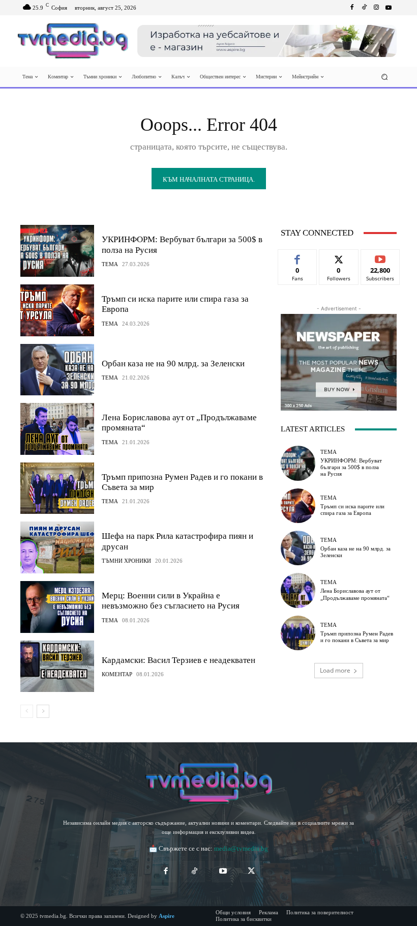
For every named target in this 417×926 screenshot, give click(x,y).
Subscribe (380, 257)
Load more (335, 670)
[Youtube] (388, 8)
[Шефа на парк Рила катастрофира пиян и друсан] (57, 547)
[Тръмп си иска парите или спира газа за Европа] (57, 310)
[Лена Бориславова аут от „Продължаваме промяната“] (57, 429)
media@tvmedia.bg (241, 848)
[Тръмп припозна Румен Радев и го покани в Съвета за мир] (57, 488)
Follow (339, 257)
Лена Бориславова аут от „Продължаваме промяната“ (355, 594)
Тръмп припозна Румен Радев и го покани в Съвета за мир (356, 636)
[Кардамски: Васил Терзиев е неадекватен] (57, 666)
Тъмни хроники (126, 561)
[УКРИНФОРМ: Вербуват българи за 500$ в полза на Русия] (57, 251)
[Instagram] (376, 8)
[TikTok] (194, 871)
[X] (251, 871)
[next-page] (43, 711)
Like (298, 257)
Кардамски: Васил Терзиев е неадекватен (178, 660)
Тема (110, 264)
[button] (385, 77)
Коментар (117, 674)
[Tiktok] (364, 8)
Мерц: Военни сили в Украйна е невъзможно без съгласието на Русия (171, 601)
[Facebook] (352, 8)
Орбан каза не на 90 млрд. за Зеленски (173, 363)
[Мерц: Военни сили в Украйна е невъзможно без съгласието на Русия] (57, 607)
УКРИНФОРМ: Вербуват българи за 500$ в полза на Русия (351, 467)
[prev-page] (26, 711)
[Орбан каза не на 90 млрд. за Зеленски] (57, 370)
